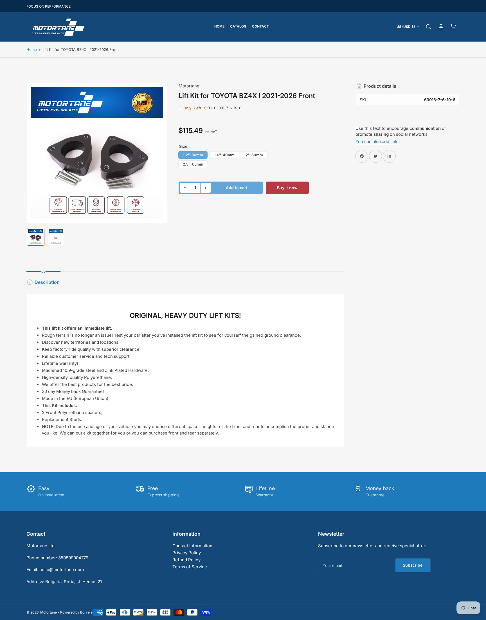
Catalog (238, 26)
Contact (260, 26)
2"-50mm (254, 155)
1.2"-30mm (193, 155)
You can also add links (378, 141)
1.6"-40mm (224, 155)
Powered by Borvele (76, 612)
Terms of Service (189, 566)
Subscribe (412, 565)
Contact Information (192, 545)
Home (219, 26)
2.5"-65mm (193, 164)
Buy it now (287, 187)
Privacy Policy (186, 552)
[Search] (428, 27)
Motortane (189, 86)
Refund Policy (186, 559)
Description (47, 282)
